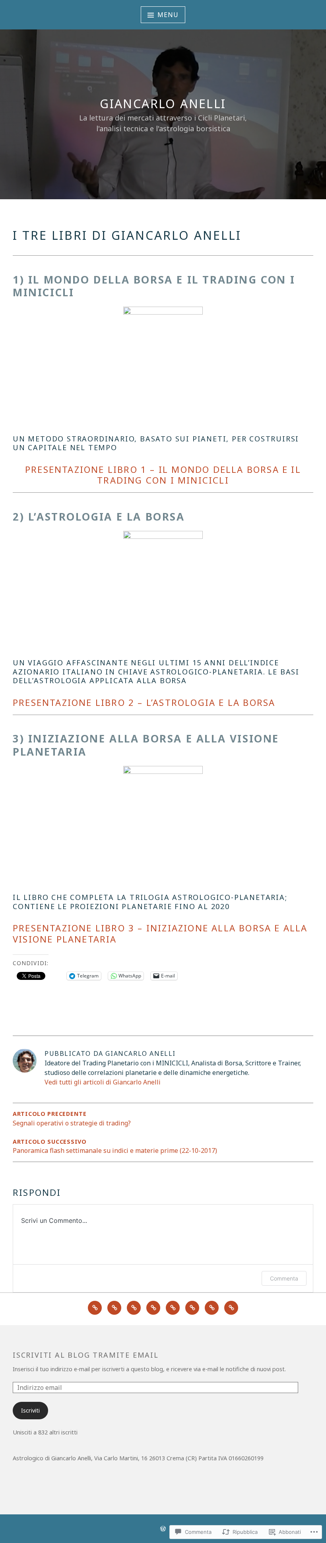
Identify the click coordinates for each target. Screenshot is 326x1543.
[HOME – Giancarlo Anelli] (95, 1308)
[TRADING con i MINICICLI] (134, 1308)
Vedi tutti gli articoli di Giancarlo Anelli (103, 1082)
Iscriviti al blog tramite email (86, 1355)
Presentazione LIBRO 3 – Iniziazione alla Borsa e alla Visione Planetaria (160, 933)
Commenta (284, 1278)
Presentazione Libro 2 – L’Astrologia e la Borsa (144, 702)
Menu (167, 14)
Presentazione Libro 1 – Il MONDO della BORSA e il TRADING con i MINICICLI (163, 474)
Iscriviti (30, 1410)
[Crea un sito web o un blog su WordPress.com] (163, 1529)
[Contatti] (231, 1308)
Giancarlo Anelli (163, 103)
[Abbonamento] (153, 1308)
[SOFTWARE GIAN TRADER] (173, 1308)
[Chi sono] (114, 1308)
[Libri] (212, 1308)
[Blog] (192, 1308)
